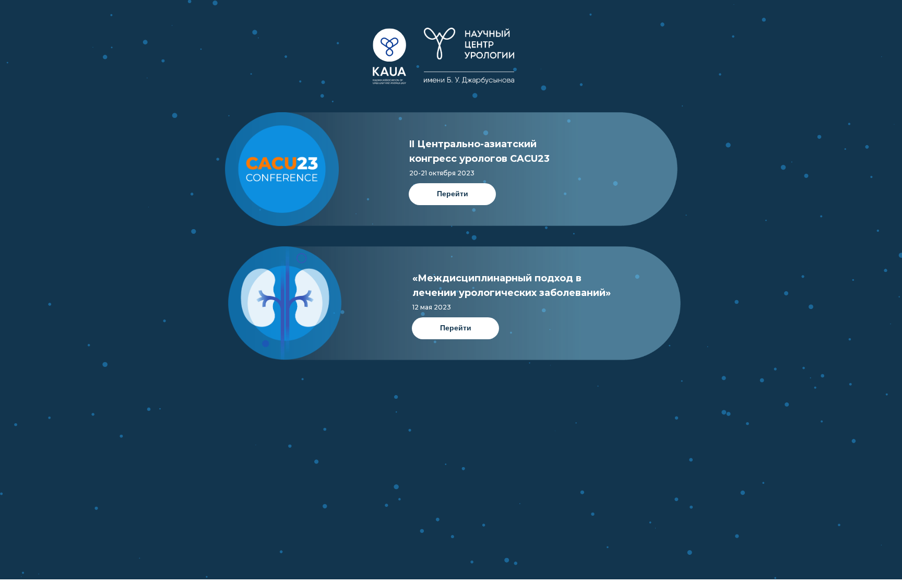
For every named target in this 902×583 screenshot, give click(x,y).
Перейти (452, 193)
